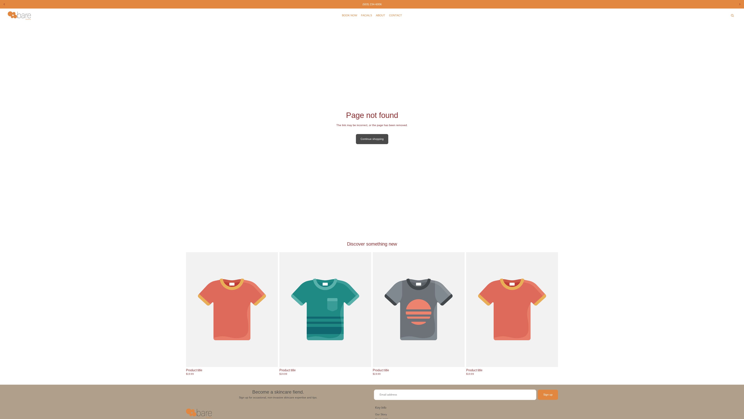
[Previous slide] (4, 4)
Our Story (381, 414)
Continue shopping (372, 138)
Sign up (548, 394)
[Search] (732, 15)
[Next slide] (739, 4)
